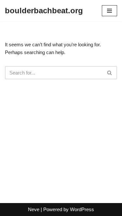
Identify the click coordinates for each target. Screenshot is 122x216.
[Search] (109, 72)
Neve (33, 209)
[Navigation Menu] (109, 10)
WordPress (82, 209)
